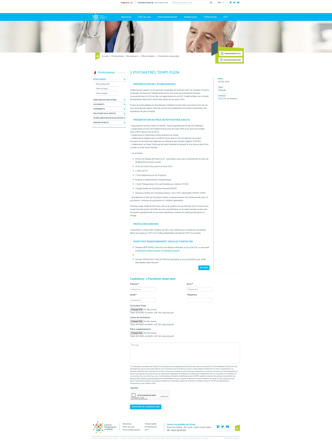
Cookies (205, 438)
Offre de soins (144, 17)
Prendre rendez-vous (232, 54)
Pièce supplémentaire (140, 329)
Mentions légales (137, 438)
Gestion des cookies (173, 438)
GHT (225, 17)
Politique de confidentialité (155, 438)
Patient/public (190, 17)
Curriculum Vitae (138, 305)
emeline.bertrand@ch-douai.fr (148, 250)
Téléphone (192, 295)
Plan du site (125, 438)
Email (133, 295)
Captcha (134, 388)
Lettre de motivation (140, 317)
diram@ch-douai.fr (172, 250)
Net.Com (237, 438)
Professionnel (210, 17)
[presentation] (150, 395)
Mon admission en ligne (232, 60)
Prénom (134, 284)
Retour (204, 267)
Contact (185, 438)
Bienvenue (126, 17)
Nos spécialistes (195, 438)
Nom (190, 284)
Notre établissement (167, 17)
